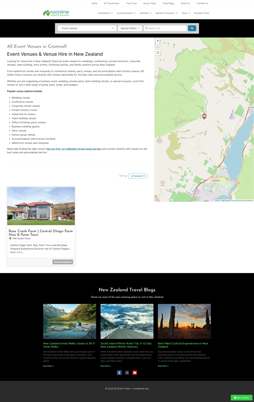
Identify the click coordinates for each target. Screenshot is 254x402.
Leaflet (217, 200)
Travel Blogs (168, 3)
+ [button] (158, 40)
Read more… (17, 252)
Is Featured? (137, 176)
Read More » (48, 366)
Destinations (104, 13)
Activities (144, 13)
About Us (185, 3)
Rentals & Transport (165, 13)
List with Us (202, 3)
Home (94, 3)
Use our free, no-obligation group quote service (73, 148)
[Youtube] (134, 372)
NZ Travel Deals (111, 3)
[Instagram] (127, 372)
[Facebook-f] (119, 372)
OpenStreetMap (237, 200)
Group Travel (149, 3)
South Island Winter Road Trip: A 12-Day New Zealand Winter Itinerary (126, 345)
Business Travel (201, 13)
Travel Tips (131, 3)
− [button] (158, 44)
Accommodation (125, 13)
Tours (184, 13)
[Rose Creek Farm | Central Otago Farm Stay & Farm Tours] (204, 117)
